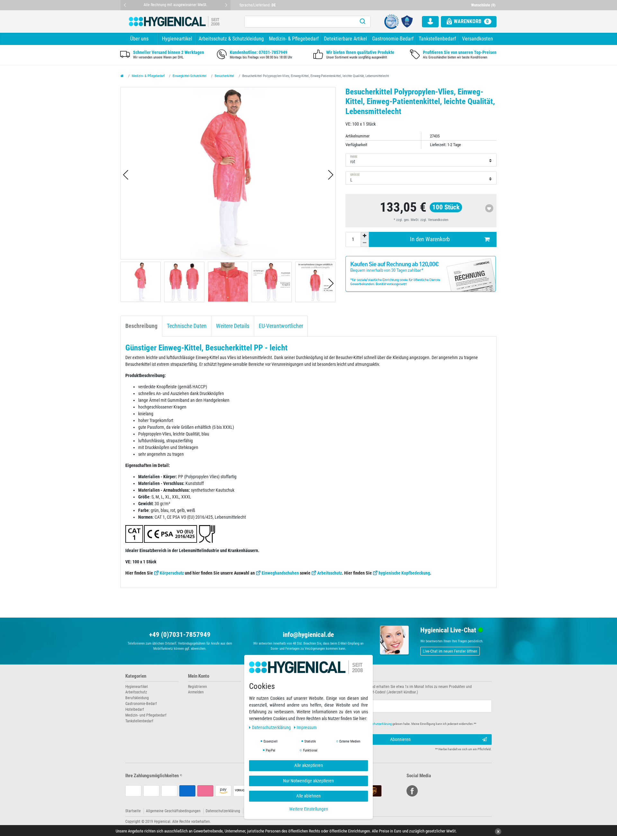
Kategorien (135, 676)
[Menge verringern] (365, 242)
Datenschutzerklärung (223, 811)
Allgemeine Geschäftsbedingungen (173, 811)
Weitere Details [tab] (232, 326)
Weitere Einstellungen (308, 809)
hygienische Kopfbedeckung (404, 573)
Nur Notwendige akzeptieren (308, 780)
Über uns (139, 39)
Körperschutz (172, 573)
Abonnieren (400, 739)
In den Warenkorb (430, 239)
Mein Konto (198, 676)
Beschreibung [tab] (141, 326)
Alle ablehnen (308, 796)
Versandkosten (477, 39)
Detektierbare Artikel (345, 39)
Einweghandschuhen (280, 573)
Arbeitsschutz (329, 573)
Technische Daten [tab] (187, 326)
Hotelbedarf (134, 709)
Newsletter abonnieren (334, 676)
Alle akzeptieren (308, 765)
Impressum (307, 727)
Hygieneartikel (177, 39)
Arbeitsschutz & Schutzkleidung (231, 39)
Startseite (133, 811)
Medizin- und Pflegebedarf (145, 715)
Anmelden (196, 692)
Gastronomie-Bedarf (393, 39)
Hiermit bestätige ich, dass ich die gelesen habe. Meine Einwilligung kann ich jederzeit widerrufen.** (397, 724)
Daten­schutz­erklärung (272, 727)
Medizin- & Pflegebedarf (294, 39)
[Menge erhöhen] (365, 235)
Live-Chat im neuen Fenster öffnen (450, 651)
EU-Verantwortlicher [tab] (281, 326)
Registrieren (197, 686)
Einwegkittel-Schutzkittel (190, 76)
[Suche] (362, 21)
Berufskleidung (137, 698)
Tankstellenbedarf (437, 39)
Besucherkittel (224, 76)
